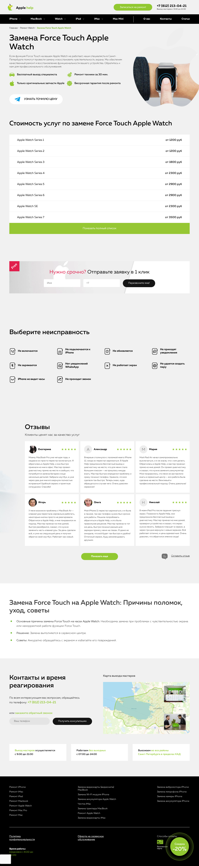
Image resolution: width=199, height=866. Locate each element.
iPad (78, 19)
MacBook (36, 19)
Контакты (166, 19)
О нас (146, 19)
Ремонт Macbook (18, 801)
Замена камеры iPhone (169, 796)
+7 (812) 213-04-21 (172, 6)
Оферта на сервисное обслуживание (91, 838)
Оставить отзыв (180, 556)
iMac (97, 19)
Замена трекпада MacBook (93, 808)
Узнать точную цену (40, 99)
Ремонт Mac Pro (18, 810)
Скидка (180, 847)
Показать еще (99, 556)
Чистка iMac (84, 804)
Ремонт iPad (16, 796)
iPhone (13, 19)
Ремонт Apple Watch (20, 806)
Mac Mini (118, 19)
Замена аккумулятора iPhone (173, 801)
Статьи (186, 19)
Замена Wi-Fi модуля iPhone (93, 794)
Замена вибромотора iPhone (173, 787)
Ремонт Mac (16, 815)
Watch (58, 19)
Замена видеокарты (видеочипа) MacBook (96, 788)
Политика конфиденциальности (22, 838)
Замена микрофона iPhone (172, 792)
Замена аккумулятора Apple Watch (97, 799)
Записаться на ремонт (133, 7)
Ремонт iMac (16, 792)
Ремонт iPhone (17, 787)
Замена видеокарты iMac (92, 818)
